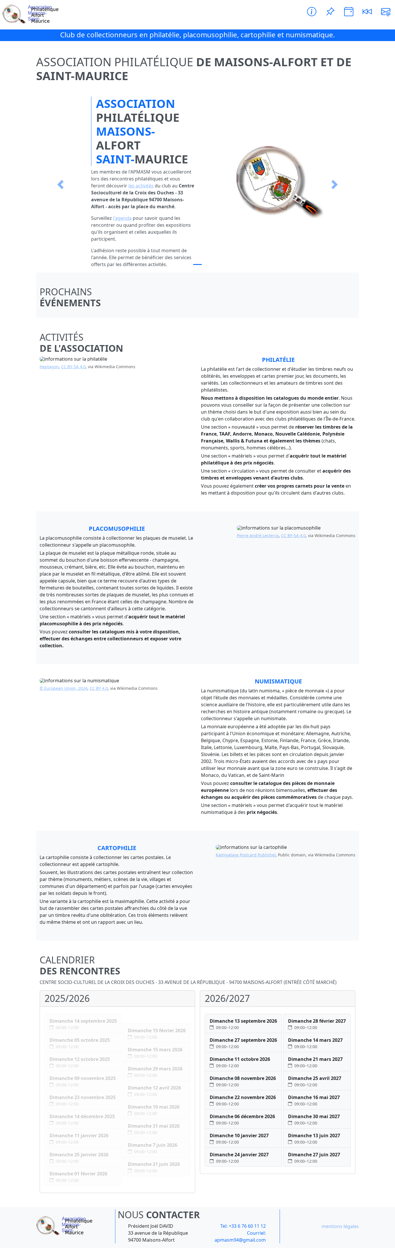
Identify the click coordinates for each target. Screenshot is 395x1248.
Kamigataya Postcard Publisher (246, 855)
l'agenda (122, 218)
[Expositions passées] (367, 12)
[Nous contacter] (385, 12)
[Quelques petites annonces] (330, 12)
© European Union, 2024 (63, 688)
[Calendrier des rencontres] (348, 12)
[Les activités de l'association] (311, 12)
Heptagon (49, 366)
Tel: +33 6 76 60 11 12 (243, 1226)
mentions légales (340, 1226)
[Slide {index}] (197, 264)
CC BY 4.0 (99, 688)
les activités (141, 186)
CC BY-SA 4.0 (73, 366)
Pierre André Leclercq (258, 535)
